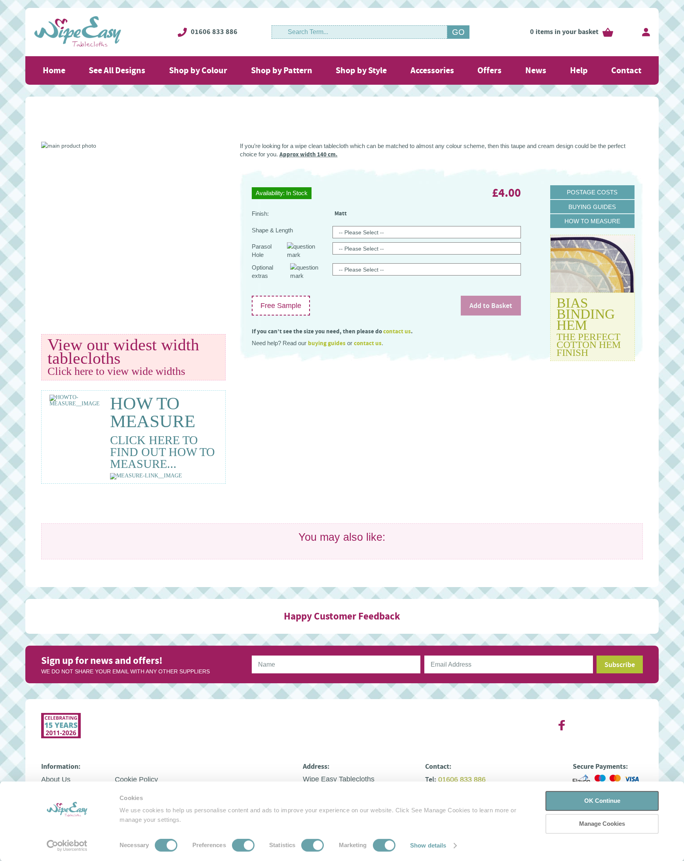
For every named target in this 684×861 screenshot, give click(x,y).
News (535, 70)
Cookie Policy (136, 779)
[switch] (243, 846)
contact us (397, 331)
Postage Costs (592, 192)
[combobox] (359, 32)
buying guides (327, 343)
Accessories (432, 70)
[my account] (646, 32)
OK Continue (602, 800)
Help (579, 70)
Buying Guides (592, 206)
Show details (428, 845)
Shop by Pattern (281, 70)
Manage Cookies (602, 823)
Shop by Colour (198, 70)
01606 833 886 (214, 31)
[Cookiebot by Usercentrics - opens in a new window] (67, 845)
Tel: (430, 779)
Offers (489, 70)
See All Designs (117, 70)
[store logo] (77, 32)
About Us (55, 779)
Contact (626, 70)
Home (54, 70)
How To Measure (592, 221)
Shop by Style (361, 70)
